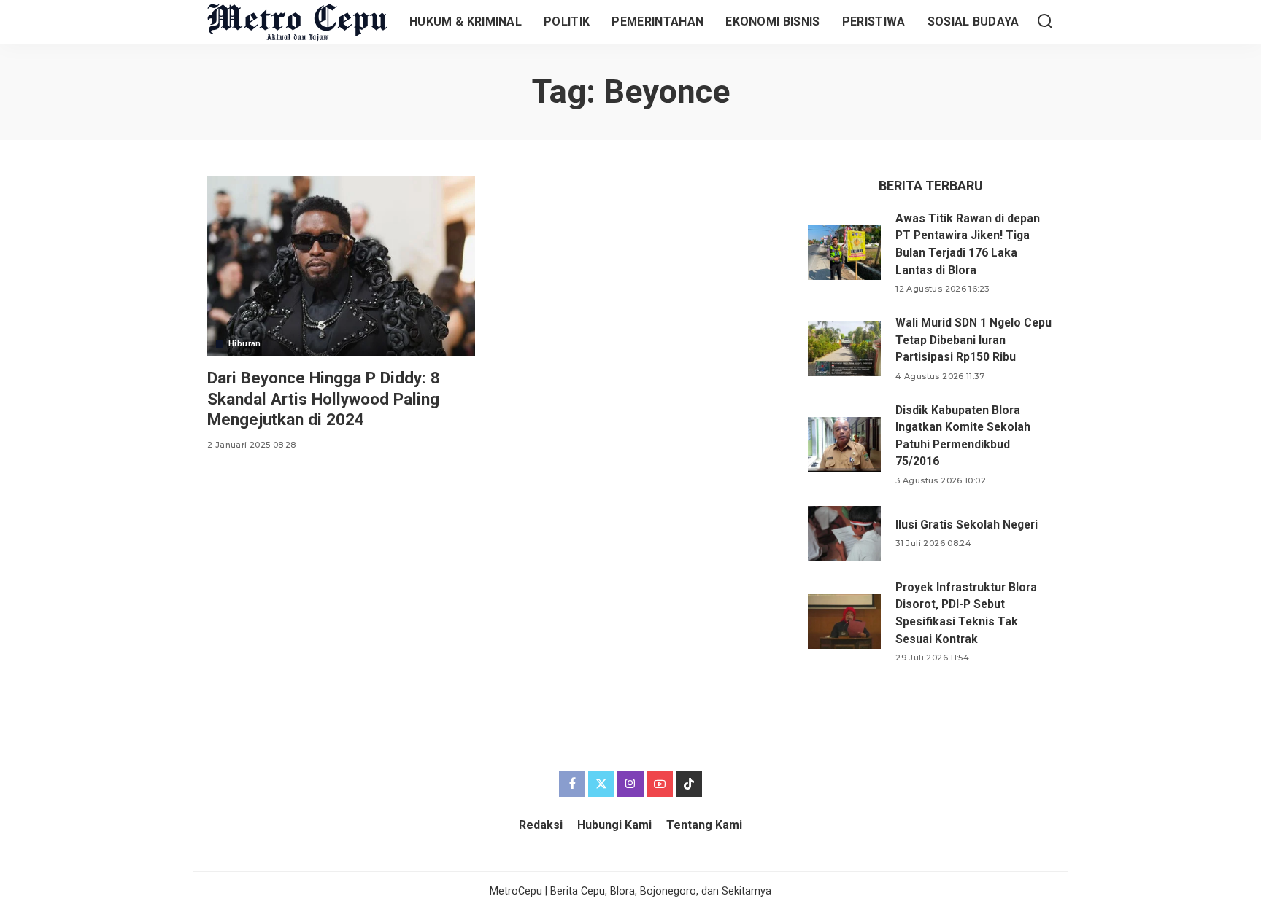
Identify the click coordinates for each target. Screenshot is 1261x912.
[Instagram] (630, 784)
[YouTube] (660, 784)
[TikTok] (689, 784)
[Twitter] (601, 784)
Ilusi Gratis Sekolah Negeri (966, 524)
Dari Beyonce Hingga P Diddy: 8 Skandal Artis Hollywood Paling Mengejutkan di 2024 (323, 398)
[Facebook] (572, 784)
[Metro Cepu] (297, 22)
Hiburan (244, 344)
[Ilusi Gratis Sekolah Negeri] (844, 533)
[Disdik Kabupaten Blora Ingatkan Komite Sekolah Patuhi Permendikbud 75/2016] (844, 444)
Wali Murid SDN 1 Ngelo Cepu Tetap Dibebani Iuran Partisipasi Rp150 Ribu (973, 340)
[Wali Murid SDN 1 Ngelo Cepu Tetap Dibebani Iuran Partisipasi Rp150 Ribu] (844, 348)
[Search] (1045, 22)
